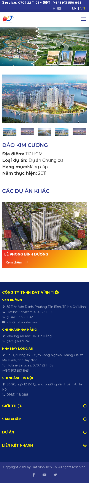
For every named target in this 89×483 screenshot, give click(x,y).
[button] (7, 234)
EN (74, 8)
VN (82, 8)
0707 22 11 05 (28, 3)
